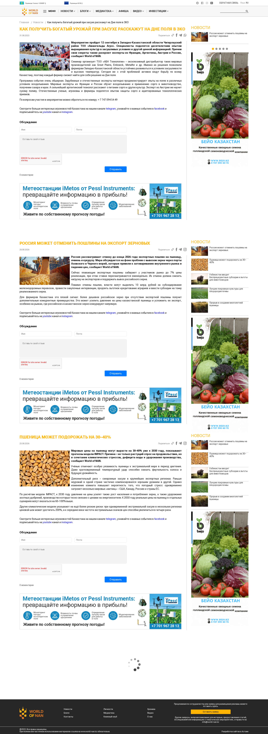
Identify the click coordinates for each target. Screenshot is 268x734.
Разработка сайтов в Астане (235, 731)
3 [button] (220, 49)
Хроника (151, 709)
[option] (42, 2)
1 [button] (213, 49)
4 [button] (223, 49)
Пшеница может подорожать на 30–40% (227, 261)
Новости (67, 11)
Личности (108, 709)
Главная (24, 22)
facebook (159, 108)
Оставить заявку (211, 712)
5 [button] (227, 49)
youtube (47, 112)
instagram (67, 112)
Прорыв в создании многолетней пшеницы (226, 304)
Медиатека (103, 11)
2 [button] (216, 49)
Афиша (124, 11)
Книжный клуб (110, 716)
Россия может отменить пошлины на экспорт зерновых (228, 248)
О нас (150, 716)
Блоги (84, 11)
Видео (137, 11)
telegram (111, 108)
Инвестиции (157, 11)
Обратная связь (228, 3)
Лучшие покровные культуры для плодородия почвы (228, 34)
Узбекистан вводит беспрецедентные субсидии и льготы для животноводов (228, 277)
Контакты (68, 716)
